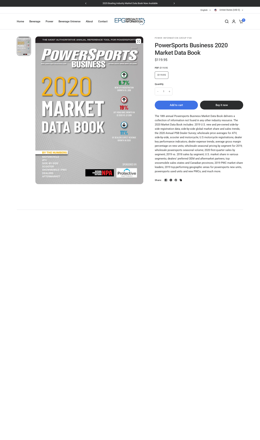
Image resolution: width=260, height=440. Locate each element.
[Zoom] (138, 41)
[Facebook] (166, 180)
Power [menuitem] (49, 21)
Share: (158, 180)
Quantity (159, 84)
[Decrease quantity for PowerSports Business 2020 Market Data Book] (158, 91)
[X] (171, 180)
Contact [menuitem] (103, 21)
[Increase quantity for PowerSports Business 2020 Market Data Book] (169, 91)
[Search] (226, 21)
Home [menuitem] (20, 21)
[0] (240, 21)
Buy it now (222, 105)
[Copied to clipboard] (181, 180)
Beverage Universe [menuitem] (69, 21)
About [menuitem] (89, 21)
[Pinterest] (176, 180)
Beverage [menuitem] (34, 21)
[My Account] (233, 21)
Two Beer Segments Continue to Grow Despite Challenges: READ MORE (130, 3)
